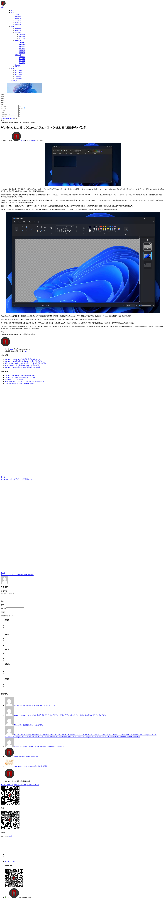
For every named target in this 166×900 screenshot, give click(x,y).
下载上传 (22, 57)
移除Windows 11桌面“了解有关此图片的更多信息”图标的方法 (25, 363)
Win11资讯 (18, 70)
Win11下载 (18, 72)
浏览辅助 (22, 59)
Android (17, 65)
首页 (12, 10)
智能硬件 (18, 16)
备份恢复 (22, 47)
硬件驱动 (22, 51)
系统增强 (22, 49)
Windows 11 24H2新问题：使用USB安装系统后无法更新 (23, 361)
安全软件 (22, 43)
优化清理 (22, 45)
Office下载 (18, 79)
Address (3, 608)
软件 (12, 26)
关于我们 (4, 785)
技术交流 (14, 81)
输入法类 (22, 38)
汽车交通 (18, 22)
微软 (12, 68)
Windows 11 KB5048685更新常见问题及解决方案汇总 (22, 359)
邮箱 (2, 605)
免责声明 (23, 785)
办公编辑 (22, 34)
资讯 (12, 12)
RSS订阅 (36, 785)
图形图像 (18, 28)
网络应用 (22, 61)
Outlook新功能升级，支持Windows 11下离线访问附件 (22, 365)
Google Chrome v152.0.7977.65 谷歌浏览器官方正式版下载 (24, 381)
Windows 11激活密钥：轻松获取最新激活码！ (20, 375)
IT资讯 (17, 14)
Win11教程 (18, 74)
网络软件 (18, 55)
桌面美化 (22, 53)
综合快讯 (18, 24)
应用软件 (18, 32)
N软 (30, 140)
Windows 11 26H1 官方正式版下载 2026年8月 (20, 377)
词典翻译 (22, 36)
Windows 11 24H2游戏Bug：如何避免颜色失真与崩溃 (22, 367)
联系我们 (30, 785)
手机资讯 (18, 18)
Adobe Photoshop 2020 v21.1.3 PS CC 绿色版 (19, 383)
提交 (3, 612)
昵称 (2, 601)
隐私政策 (17, 785)
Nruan (23, 140)
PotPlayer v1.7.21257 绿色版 (14, 379)
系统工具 (18, 40)
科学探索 (18, 20)
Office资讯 (18, 77)
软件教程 (18, 66)
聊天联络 (22, 63)
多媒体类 (18, 30)
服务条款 (10, 785)
